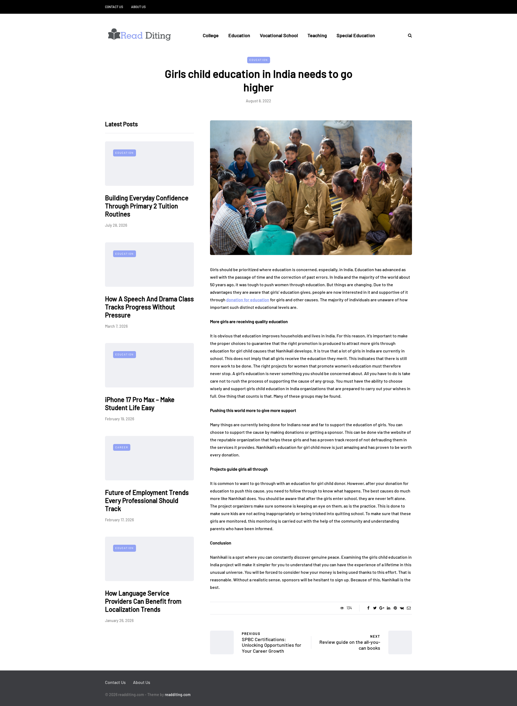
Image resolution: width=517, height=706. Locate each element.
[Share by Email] (408, 608)
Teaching (317, 35)
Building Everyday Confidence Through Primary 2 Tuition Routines (146, 206)
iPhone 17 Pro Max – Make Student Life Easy (139, 404)
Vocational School (279, 35)
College (211, 35)
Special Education (356, 35)
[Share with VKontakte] (402, 608)
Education (239, 35)
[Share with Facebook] (368, 608)
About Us (138, 7)
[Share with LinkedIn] (388, 608)
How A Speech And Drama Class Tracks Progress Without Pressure (149, 307)
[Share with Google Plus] (381, 608)
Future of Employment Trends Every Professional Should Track (147, 500)
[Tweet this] (375, 608)
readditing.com (178, 694)
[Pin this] (395, 608)
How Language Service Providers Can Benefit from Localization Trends (143, 601)
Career (121, 447)
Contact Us (114, 7)
